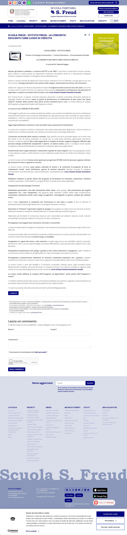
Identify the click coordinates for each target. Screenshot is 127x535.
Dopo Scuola (49, 434)
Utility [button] (73, 21)
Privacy (79, 495)
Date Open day (69, 423)
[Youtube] (79, 490)
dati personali (40, 352)
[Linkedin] (85, 490)
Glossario (86, 426)
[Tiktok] (82, 490)
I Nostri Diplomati (70, 431)
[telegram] (76, 490)
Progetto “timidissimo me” (34, 439)
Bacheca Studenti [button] (58, 21)
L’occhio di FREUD (16, 26)
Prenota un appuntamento (108, 8)
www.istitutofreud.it (58, 305)
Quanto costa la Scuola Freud (90, 434)
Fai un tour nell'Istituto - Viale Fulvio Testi (109, 423)
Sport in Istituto (31, 444)
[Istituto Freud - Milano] (63, 12)
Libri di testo (68, 426)
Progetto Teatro (31, 424)
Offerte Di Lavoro (70, 428)
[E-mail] (88, 490)
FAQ (85, 418)
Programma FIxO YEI (33, 461)
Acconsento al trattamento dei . (28, 352)
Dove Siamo (106, 410)
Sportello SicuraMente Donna (52, 428)
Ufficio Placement (51, 437)
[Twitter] (70, 490)
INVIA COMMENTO (16, 369)
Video (10, 434)
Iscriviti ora (108, 16)
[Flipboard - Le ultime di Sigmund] (10, 3)
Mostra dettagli (31, 531)
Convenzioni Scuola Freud (91, 415)
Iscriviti (90, 383)
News (66, 415)
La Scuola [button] (21, 21)
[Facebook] (67, 490)
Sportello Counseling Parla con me (54, 421)
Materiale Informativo (90, 428)
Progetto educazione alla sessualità (34, 435)
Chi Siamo (11, 410)
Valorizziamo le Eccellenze (35, 446)
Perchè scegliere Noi (14, 413)
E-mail (54, 329)
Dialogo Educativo (51, 418)
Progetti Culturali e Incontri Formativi (35, 421)
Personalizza (109, 520)
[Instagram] (73, 490)
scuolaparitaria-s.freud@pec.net (49, 489)
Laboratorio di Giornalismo (35, 427)
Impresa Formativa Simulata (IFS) (32, 455)
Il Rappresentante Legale (15, 418)
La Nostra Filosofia (13, 415)
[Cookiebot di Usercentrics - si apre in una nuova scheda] (13, 531)
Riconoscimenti (12, 423)
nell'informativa (69, 391)
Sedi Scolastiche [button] (87, 21)
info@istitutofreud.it (36, 312)
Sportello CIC (49, 425)
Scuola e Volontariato (33, 441)
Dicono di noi (68, 418)
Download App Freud (90, 413)
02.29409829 (48, 305)
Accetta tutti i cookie (110, 514)
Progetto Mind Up (32, 415)
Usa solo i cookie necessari (110, 527)
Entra (106, 45)
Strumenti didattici (89, 423)
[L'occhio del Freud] (19, 3)
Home (10, 21)
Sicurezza (105, 415)
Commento (13, 340)
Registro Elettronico (89, 410)
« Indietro (13, 293)
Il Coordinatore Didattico (15, 420)
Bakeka (86, 431)
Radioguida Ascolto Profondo (32, 450)
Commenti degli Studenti (72, 410)
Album (10, 437)
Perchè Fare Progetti (33, 417)
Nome (11, 329)
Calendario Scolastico (71, 420)
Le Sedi (104, 413)
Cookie (68, 500)
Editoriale (67, 413)
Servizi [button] (44, 21)
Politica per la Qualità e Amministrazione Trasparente (15, 430)
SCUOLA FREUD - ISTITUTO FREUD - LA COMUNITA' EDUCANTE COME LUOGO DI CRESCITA (54, 26)
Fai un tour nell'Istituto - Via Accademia (110, 419)
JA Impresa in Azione (33, 458)
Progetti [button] (33, 21)
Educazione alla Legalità (34, 429)
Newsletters (68, 433)
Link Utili (86, 420)
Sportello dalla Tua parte (53, 432)
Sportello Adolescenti (52, 413)
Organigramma (12, 426)
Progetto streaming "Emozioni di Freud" (33, 411)
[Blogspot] (15, 3)
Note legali (69, 495)
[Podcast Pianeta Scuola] (24, 3)
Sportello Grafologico (52, 415)
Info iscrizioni (109, 12)
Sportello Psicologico (52, 410)
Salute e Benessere (33, 432)
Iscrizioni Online (88, 438)
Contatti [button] (102, 21)
